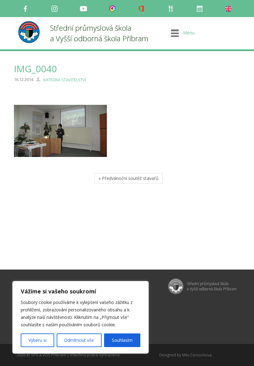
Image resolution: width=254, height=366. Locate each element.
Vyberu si (37, 340)
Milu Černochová (197, 355)
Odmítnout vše (79, 340)
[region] (80, 317)
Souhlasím (122, 340)
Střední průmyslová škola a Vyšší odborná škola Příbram (99, 33)
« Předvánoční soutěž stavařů (129, 178)
